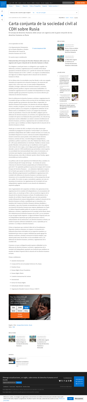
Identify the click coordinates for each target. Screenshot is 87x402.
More (52, 2)
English (19, 2)
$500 (13, 311)
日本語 (33, 2)
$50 (13, 307)
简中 (13, 2)
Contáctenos (5, 386)
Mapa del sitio (19, 386)
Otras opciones (79, 398)
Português (38, 2)
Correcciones (12, 386)
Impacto (44, 6)
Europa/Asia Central (22, 325)
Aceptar (70, 398)
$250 (26, 307)
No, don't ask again (41, 12)
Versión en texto (26, 386)
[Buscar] (73, 3)
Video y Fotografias (35, 6)
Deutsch (29, 2)
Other (26, 311)
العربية (10, 2)
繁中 (16, 2)
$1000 (20, 311)
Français (24, 2)
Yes (33, 12)
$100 (20, 307)
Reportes (25, 6)
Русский (42, 2)
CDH (13, 327)
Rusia (30, 325)
